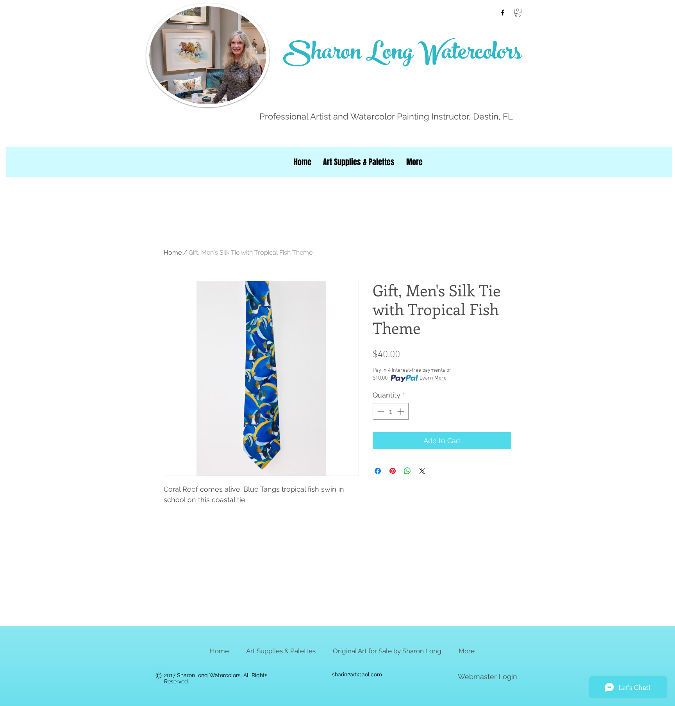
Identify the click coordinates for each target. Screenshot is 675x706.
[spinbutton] (390, 411)
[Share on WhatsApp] (407, 471)
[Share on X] (422, 471)
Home (173, 252)
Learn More (433, 378)
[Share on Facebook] (377, 471)
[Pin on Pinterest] (392, 471)
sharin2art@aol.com (357, 674)
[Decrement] (380, 411)
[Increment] (401, 411)
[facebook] (503, 12)
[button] (517, 12)
